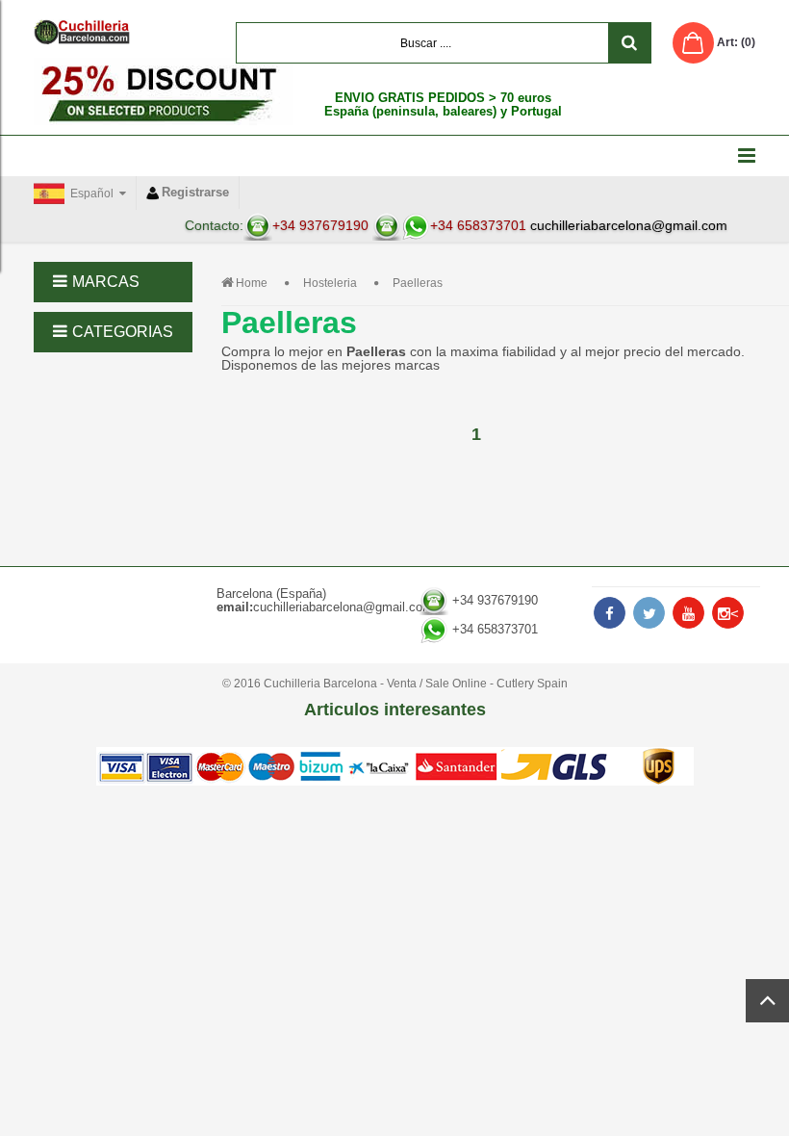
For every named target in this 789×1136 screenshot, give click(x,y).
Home (251, 283)
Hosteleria (330, 283)
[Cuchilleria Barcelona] (82, 31)
